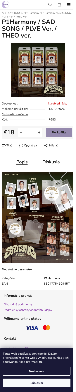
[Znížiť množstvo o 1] (21, 132)
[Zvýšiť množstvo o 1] (39, 132)
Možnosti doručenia (15, 114)
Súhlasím (36, 383)
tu (40, 362)
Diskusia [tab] (51, 162)
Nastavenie (36, 371)
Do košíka (59, 132)
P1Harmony (52, 278)
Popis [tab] (22, 162)
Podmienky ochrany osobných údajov (28, 310)
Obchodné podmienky (18, 304)
